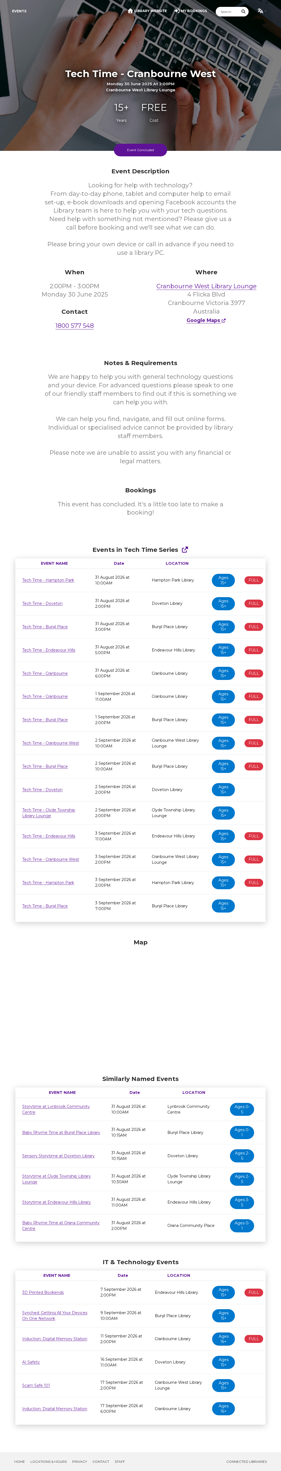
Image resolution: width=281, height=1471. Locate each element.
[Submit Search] (243, 11)
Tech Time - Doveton (42, 603)
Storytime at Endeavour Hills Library (56, 1202)
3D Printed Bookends (43, 1292)
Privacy (79, 1461)
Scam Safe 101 (36, 1385)
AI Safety (31, 1362)
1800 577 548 (74, 325)
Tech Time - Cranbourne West (50, 743)
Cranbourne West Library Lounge (206, 286)
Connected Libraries (246, 1461)
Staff (120, 1461)
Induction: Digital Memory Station (54, 1338)
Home (19, 1461)
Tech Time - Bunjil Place (45, 626)
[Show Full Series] (185, 550)
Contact (100, 1461)
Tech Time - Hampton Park (48, 580)
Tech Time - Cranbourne (45, 673)
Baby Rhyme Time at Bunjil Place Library (61, 1132)
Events (19, 11)
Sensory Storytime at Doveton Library (58, 1155)
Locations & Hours (48, 1461)
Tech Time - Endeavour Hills (48, 650)
